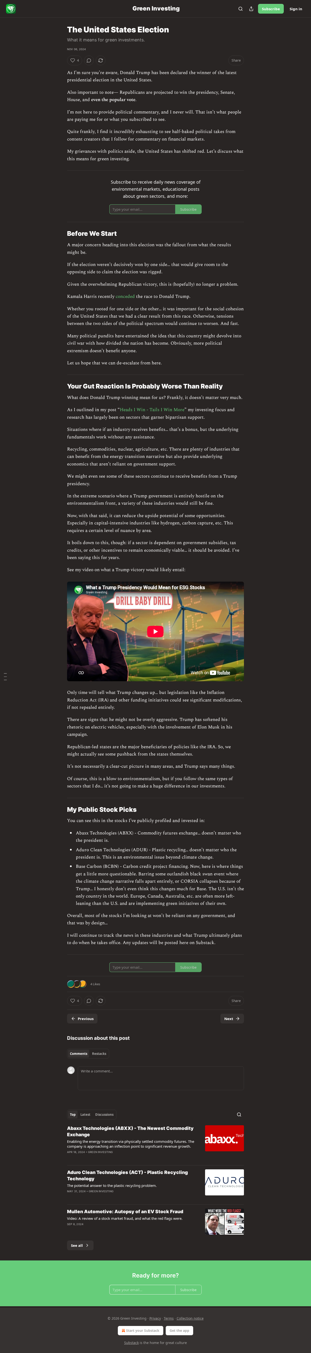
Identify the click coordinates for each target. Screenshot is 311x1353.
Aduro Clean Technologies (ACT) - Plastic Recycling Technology (127, 1176)
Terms (169, 1318)
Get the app (179, 1330)
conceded (125, 296)
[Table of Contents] (5, 676)
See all (77, 1245)
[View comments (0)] (89, 60)
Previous (86, 1018)
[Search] (240, 9)
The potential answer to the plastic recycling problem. (112, 1185)
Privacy (155, 1318)
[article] (155, 1143)
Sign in (296, 8)
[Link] (60, 234)
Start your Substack (142, 1330)
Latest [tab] (85, 1114)
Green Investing (100, 1152)
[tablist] (88, 1054)
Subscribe (271, 8)
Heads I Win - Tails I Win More (152, 409)
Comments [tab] (78, 1053)
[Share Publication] (251, 9)
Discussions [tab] (104, 1114)
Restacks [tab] (99, 1053)
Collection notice (190, 1318)
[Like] (70, 1230)
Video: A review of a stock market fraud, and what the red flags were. (124, 1218)
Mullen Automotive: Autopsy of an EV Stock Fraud (125, 1211)
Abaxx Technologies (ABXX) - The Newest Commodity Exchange (130, 1131)
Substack (131, 1342)
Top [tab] (73, 1114)
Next (228, 1018)
